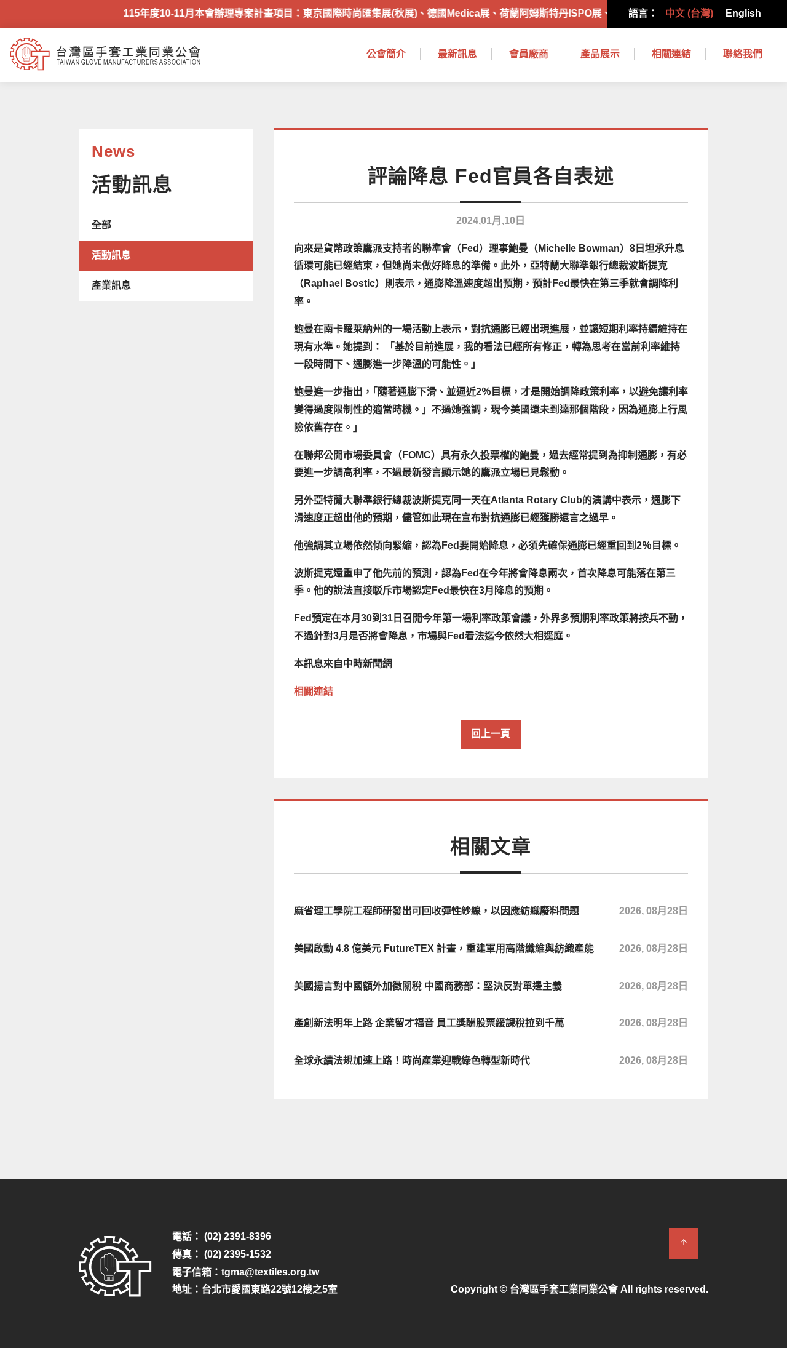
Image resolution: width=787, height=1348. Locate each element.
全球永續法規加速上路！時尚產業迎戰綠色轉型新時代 (491, 1060)
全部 (101, 225)
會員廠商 (528, 54)
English (743, 13)
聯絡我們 (742, 54)
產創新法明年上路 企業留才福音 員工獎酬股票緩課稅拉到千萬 (491, 1023)
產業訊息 (111, 285)
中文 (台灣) (689, 13)
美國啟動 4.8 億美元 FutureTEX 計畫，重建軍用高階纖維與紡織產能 (491, 948)
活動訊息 (111, 255)
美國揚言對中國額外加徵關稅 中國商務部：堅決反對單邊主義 (491, 986)
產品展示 (600, 54)
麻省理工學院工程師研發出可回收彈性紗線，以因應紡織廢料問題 (491, 911)
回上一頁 (490, 733)
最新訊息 (457, 54)
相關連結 (671, 54)
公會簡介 (386, 54)
